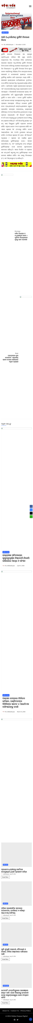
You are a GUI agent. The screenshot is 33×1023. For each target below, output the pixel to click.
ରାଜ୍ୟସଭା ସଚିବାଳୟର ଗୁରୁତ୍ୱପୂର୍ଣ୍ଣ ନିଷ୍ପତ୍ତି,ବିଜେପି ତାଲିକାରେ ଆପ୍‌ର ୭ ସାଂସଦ (15, 558)
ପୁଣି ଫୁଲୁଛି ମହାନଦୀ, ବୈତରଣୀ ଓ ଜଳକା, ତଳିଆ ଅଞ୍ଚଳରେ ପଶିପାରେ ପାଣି (14, 951)
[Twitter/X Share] (31, 513)
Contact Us (15, 1011)
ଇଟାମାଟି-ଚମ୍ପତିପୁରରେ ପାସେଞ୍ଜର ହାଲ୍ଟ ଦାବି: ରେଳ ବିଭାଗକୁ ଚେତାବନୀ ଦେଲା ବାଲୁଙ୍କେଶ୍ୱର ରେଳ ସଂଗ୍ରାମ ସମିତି (15, 994)
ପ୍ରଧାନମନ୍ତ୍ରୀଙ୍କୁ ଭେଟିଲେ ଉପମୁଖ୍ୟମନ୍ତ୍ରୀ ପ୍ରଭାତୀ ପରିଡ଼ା (14, 870)
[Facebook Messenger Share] (31, 509)
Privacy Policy (26, 1011)
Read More (5, 877)
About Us (5, 1011)
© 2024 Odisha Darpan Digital (17, 1016)
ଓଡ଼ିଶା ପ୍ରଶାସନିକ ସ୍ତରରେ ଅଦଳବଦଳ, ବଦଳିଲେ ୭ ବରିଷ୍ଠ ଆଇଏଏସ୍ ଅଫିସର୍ (13, 910)
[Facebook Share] (31, 506)
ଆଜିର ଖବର (5, 32)
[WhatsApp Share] (31, 516)
